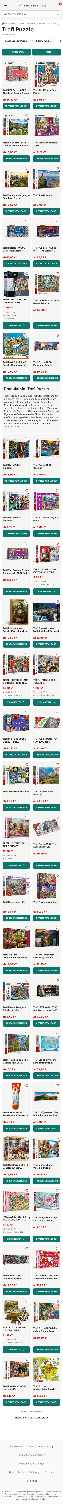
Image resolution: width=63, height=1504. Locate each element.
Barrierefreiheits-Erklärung (24, 1472)
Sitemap (49, 1472)
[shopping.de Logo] (32, 5)
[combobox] (31, 13)
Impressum (16, 1446)
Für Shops (31, 1480)
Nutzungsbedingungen (31, 1463)
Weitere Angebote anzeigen (31, 1417)
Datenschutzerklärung (40, 1446)
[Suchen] (57, 13)
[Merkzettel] (57, 5)
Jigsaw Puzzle (43, 41)
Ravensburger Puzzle (16, 41)
